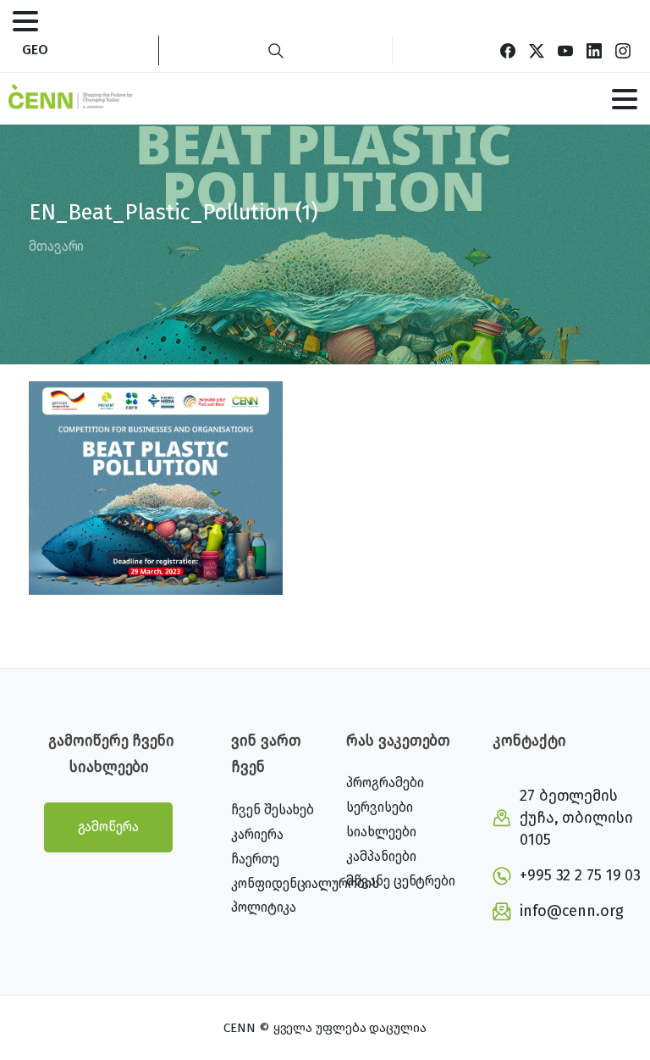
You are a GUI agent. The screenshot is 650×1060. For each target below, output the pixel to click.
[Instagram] (623, 50)
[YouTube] (565, 50)
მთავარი (56, 246)
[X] (536, 50)
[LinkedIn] (594, 50)
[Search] (276, 50)
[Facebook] (507, 50)
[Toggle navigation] (25, 21)
